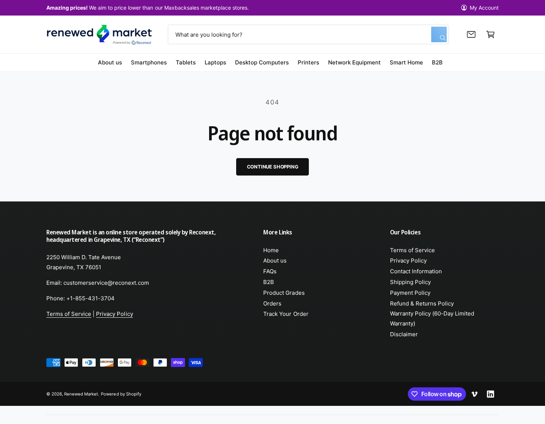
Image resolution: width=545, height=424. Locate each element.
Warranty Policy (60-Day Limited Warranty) (432, 318)
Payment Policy (410, 292)
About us (275, 260)
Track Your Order (285, 313)
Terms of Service (68, 313)
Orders (272, 303)
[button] (490, 34)
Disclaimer (404, 334)
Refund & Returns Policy (422, 303)
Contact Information (416, 271)
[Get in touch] (471, 34)
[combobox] (308, 34)
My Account (484, 7)
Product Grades (283, 292)
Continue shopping (272, 167)
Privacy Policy (114, 313)
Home (271, 250)
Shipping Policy (410, 282)
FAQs (270, 271)
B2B (268, 282)
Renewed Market (81, 394)
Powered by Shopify (121, 394)
